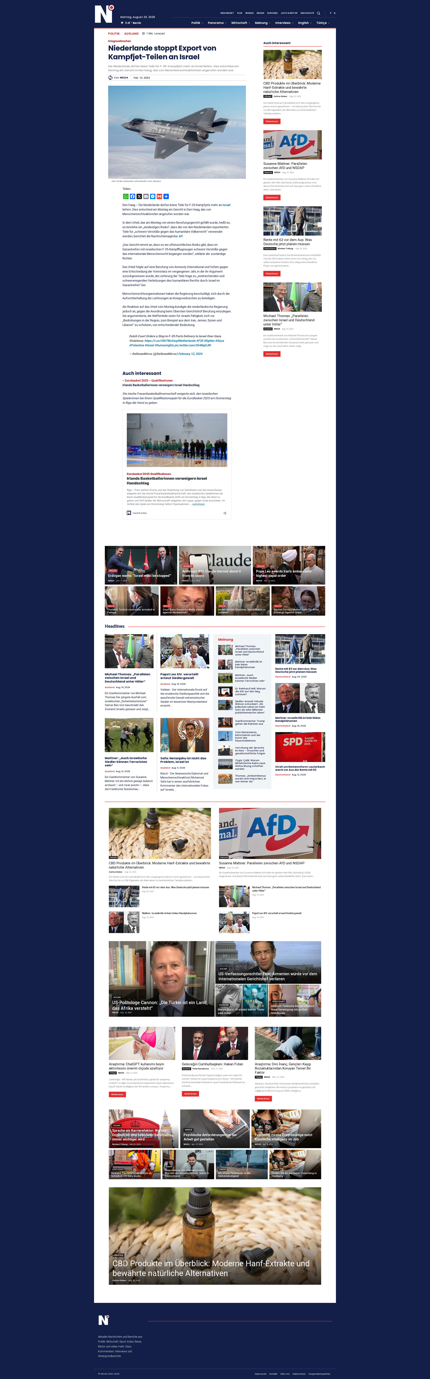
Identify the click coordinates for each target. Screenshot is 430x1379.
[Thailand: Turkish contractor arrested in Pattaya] (132, 601)
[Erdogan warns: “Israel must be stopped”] (141, 565)
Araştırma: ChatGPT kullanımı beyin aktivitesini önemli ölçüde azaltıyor (136, 1066)
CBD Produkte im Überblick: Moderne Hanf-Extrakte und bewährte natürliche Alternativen (292, 188)
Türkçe (113, 1073)
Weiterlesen (272, 222)
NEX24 (124, 77)
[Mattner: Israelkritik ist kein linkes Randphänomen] (225, 665)
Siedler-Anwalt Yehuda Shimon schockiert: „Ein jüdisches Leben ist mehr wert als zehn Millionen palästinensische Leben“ (250, 707)
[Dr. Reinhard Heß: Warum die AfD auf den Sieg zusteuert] (225, 691)
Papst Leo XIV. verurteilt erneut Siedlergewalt (179, 676)
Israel (226, 205)
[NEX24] (111, 78)
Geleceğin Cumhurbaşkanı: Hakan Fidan (212, 1064)
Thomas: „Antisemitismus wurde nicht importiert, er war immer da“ (250, 778)
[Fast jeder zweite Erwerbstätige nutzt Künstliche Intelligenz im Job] (286, 1128)
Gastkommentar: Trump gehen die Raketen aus (250, 722)
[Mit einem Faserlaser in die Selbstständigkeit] (242, 1164)
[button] (318, 13)
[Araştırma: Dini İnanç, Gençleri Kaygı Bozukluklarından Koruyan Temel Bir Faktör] (288, 1043)
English (112, 571)
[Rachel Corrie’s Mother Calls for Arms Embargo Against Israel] (298, 601)
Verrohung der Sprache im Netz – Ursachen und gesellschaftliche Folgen (250, 750)
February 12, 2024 (190, 354)
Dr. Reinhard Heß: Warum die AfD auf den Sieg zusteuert (250, 691)
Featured (268, 273)
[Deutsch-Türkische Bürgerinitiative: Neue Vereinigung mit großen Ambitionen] (295, 1000)
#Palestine (136, 345)
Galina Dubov (280, 197)
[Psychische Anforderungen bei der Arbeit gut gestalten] (215, 1128)
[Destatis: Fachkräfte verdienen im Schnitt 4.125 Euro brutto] (135, 1164)
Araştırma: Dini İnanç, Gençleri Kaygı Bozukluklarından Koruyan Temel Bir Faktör (283, 1068)
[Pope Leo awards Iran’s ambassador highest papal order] (289, 565)
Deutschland (269, 349)
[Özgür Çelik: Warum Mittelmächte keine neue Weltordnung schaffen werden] (225, 764)
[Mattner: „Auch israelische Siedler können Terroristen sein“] (129, 735)
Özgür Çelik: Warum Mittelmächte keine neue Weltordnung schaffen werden (250, 764)
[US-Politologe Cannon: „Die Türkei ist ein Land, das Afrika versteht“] (162, 979)
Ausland (131, 33)
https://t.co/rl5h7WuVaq (160, 340)
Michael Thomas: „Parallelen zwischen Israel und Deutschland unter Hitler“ (289, 421)
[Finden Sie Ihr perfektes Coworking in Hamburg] (295, 1164)
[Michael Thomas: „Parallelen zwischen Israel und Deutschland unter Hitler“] (292, 398)
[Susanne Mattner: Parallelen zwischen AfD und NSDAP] (292, 245)
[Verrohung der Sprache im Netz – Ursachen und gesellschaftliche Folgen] (225, 751)
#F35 (199, 340)
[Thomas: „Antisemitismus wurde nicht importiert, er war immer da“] (225, 779)
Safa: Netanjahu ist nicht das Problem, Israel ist (183, 760)
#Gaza (219, 340)
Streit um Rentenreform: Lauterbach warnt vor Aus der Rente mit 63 (300, 768)
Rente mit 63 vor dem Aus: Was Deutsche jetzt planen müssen (287, 343)
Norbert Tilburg (285, 349)
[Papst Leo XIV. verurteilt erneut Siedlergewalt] (184, 651)
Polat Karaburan (200, 1068)
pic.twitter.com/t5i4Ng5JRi (192, 345)
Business (187, 566)
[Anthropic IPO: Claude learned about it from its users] (215, 565)
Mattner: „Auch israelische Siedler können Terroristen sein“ (126, 761)
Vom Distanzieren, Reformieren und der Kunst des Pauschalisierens (248, 736)
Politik (114, 33)
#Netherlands (186, 340)
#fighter (209, 340)
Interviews (224, 1005)
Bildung (116, 1125)
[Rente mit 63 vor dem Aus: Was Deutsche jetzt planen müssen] (292, 321)
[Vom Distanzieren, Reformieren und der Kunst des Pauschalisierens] (225, 736)
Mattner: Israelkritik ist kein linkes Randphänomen (297, 719)
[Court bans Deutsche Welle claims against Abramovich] (187, 601)
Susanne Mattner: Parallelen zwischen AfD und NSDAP (285, 266)
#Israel (149, 345)
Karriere (188, 1130)
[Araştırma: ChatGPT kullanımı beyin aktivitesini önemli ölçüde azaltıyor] (142, 1043)
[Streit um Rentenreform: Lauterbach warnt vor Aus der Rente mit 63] (300, 747)
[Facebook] (331, 13)
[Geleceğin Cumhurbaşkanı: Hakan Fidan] (215, 1043)
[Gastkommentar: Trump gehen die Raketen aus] (225, 722)
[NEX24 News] (104, 14)
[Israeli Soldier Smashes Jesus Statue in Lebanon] (243, 601)
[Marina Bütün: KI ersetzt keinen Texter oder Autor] (241, 1000)
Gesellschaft (278, 1001)
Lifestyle (267, 197)
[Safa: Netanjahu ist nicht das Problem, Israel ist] (184, 735)
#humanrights (164, 345)
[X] (335, 13)
